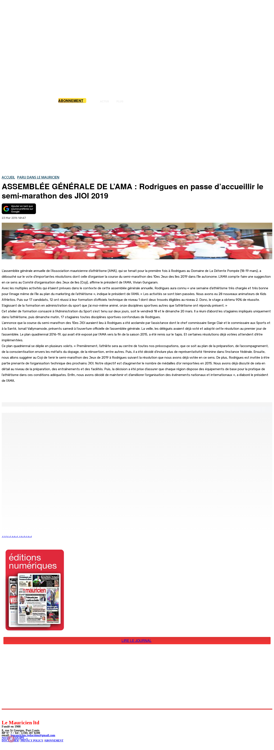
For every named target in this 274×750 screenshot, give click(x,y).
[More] (91, 391)
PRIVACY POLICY (31, 740)
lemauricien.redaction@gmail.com (33, 735)
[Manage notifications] (11, 738)
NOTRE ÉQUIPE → (15, 738)
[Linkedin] (24, 714)
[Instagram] (15, 714)
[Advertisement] (137, 139)
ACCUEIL (8, 177)
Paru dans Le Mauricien (38, 177)
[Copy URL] (75, 391)
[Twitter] (60, 391)
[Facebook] (44, 391)
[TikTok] (34, 714)
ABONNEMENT (54, 740)
